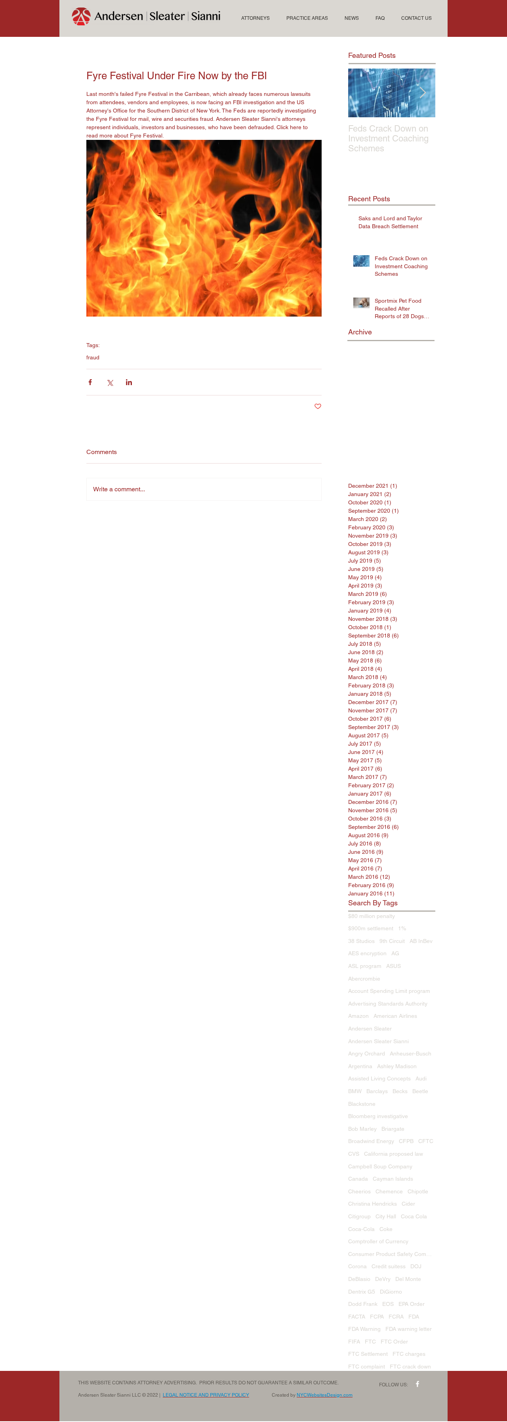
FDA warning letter (408, 1329)
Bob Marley (362, 1129)
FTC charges (409, 1354)
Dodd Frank (362, 1304)
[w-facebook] (417, 1384)
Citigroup (359, 1216)
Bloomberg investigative (378, 1116)
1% (402, 928)
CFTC (425, 1141)
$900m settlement (370, 928)
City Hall (385, 1216)
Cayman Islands (393, 1179)
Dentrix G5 (361, 1291)
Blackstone (361, 1104)
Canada (358, 1179)
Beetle (420, 1091)
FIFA (354, 1341)
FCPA (377, 1316)
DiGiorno (391, 1291)
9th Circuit (392, 941)
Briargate (392, 1129)
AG (395, 953)
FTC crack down (410, 1366)
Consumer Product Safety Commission (391, 1254)
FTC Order (394, 1341)
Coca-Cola (361, 1229)
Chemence (389, 1191)
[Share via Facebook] (90, 382)
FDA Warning (364, 1329)
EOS (388, 1304)
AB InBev (421, 941)
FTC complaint (366, 1366)
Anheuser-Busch (410, 1053)
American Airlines (395, 1016)
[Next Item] (422, 93)
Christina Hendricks (372, 1204)
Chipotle (418, 1191)
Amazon (358, 1016)
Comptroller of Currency (378, 1241)
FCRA (396, 1316)
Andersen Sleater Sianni (378, 1041)
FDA (413, 1316)
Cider (408, 1204)
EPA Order (411, 1304)
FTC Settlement (368, 1354)
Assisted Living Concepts (379, 1078)
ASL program (364, 966)
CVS (353, 1154)
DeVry (383, 1279)
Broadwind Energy (371, 1141)
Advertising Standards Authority (387, 1003)
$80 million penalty (371, 916)
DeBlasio (359, 1279)
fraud (92, 357)
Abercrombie (364, 978)
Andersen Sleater (370, 1028)
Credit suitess (389, 1266)
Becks (400, 1091)
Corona (357, 1266)
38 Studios (361, 941)
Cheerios (359, 1191)
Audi (421, 1078)
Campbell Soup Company (380, 1166)
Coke (386, 1229)
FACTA (356, 1316)
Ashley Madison (397, 1066)
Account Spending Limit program (389, 991)
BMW (355, 1091)
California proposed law (393, 1154)
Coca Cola (414, 1216)
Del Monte (408, 1279)
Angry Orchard (366, 1053)
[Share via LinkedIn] (129, 382)
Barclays (377, 1091)
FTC (370, 1341)
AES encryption (367, 953)
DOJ (415, 1266)
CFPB (406, 1141)
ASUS (393, 966)
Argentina (360, 1066)
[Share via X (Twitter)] (109, 382)
